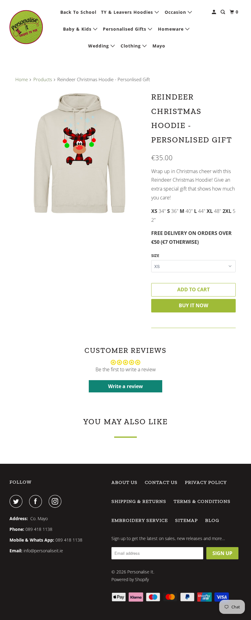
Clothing (131, 46)
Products (42, 79)
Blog (212, 520)
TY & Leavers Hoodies (128, 12)
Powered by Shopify (130, 579)
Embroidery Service (139, 520)
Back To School (78, 12)
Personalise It (140, 572)
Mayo (158, 46)
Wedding (99, 46)
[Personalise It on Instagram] (56, 501)
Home (21, 79)
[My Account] (215, 12)
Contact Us (161, 482)
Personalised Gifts (125, 29)
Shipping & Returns (138, 501)
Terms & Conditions (202, 501)
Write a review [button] (125, 386)
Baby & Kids (78, 29)
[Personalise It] (26, 27)
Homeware (171, 29)
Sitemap (186, 520)
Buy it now (193, 305)
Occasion (176, 12)
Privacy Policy (206, 482)
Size (155, 255)
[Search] (223, 12)
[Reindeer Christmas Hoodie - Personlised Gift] (80, 153)
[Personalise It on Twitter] (17, 501)
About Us (124, 482)
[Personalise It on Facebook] (36, 501)
